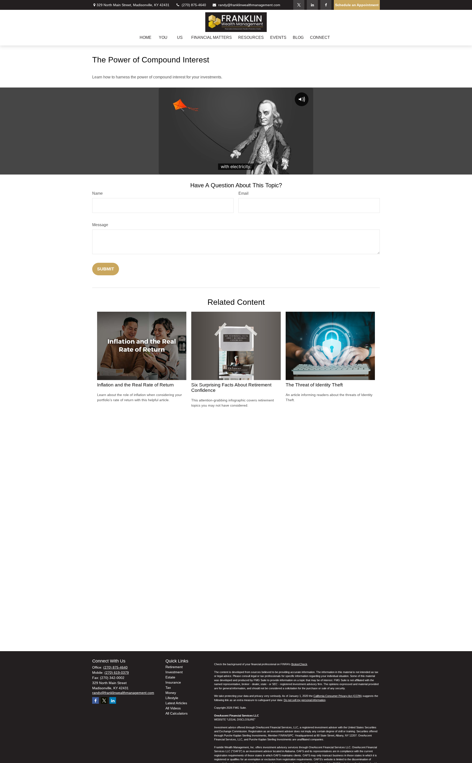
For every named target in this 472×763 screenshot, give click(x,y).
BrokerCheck (299, 664)
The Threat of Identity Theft (314, 384)
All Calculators (176, 713)
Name (97, 193)
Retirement (174, 667)
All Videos (173, 708)
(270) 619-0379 (116, 673)
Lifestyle (171, 698)
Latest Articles (176, 703)
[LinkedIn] (312, 5)
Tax (168, 688)
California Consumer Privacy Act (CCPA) (337, 695)
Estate (170, 677)
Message (100, 225)
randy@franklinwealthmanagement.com (249, 5)
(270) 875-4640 (194, 5)
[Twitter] (298, 5)
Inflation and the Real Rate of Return (135, 384)
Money (170, 693)
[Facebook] (325, 5)
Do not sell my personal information (304, 700)
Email (243, 193)
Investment (174, 672)
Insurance (173, 682)
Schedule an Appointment (357, 5)
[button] (145, 37)
